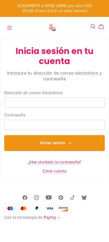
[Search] (93, 26)
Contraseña (14, 115)
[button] (58, 218)
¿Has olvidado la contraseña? (54, 162)
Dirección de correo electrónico (33, 92)
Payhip (50, 217)
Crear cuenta (54, 171)
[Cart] (103, 26)
